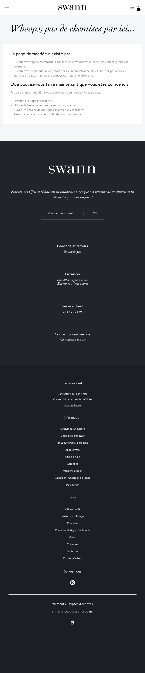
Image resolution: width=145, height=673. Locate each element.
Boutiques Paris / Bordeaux (72, 442)
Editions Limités (73, 509)
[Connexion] (132, 7)
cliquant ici (36, 75)
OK (95, 213)
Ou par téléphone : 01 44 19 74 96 (72, 399)
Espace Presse (73, 449)
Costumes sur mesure (72, 428)
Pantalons (72, 551)
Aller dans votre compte (65, 114)
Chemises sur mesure (73, 435)
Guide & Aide (72, 456)
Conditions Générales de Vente (72, 477)
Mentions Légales (73, 470)
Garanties (72, 463)
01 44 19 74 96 (72, 312)
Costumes (72, 544)
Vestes (72, 537)
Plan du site (72, 485)
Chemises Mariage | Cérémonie (72, 530)
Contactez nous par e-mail (72, 394)
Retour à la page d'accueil (30, 114)
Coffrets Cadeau (72, 558)
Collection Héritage (72, 516)
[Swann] (72, 7)
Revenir (19, 101)
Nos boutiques (72, 405)
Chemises (72, 523)
